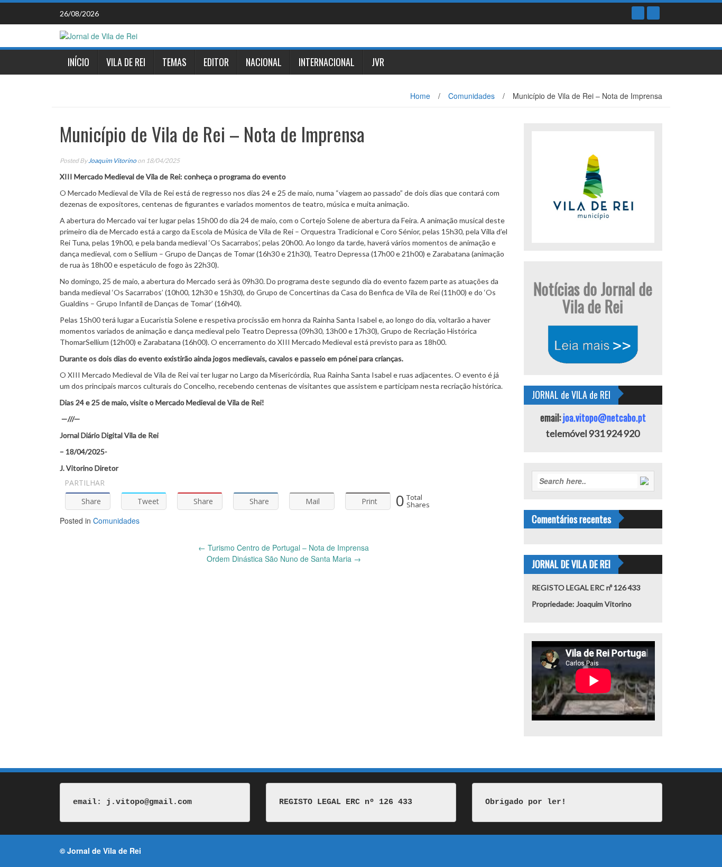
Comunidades (471, 95)
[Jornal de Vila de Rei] (98, 35)
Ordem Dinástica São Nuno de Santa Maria (284, 558)
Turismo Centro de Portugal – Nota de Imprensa (283, 547)
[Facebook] (638, 13)
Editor (216, 62)
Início (78, 62)
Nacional (264, 62)
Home (420, 95)
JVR (378, 62)
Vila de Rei (125, 62)
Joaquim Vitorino (112, 161)
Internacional (327, 62)
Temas (174, 62)
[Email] (653, 13)
